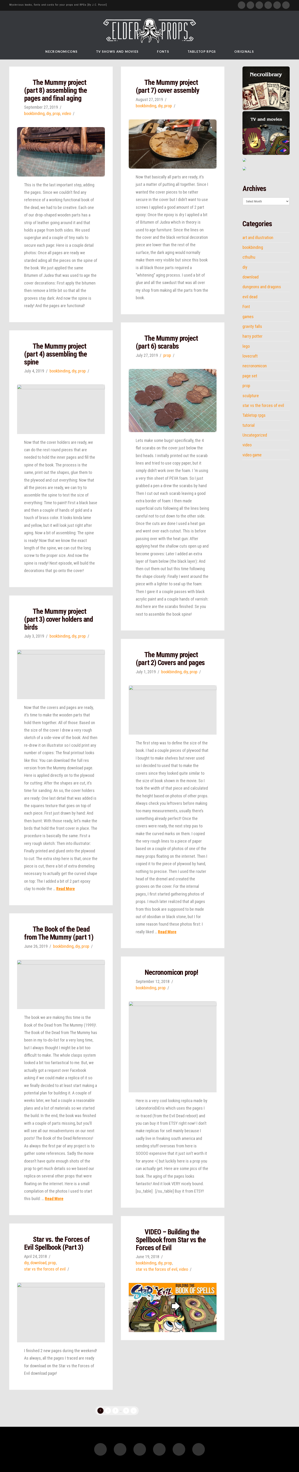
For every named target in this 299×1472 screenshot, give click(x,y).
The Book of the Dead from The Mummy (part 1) (58, 933)
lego (246, 346)
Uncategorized (254, 435)
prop (56, 113)
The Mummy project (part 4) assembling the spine (55, 354)
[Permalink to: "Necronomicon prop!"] (173, 1046)
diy (48, 113)
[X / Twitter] (250, 5)
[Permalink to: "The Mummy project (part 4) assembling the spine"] (61, 409)
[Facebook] (241, 5)
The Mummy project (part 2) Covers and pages (170, 659)
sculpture (250, 396)
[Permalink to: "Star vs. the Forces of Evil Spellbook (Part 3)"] (61, 1312)
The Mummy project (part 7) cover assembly (167, 86)
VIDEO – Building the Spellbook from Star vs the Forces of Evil (171, 1240)
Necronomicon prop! (171, 972)
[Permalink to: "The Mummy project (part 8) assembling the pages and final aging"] (61, 151)
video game (252, 455)
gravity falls (252, 326)
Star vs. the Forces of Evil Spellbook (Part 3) (57, 1243)
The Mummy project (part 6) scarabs (167, 342)
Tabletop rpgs (254, 415)
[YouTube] (259, 5)
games (248, 317)
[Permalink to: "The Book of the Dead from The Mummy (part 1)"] (61, 984)
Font (246, 307)
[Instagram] (268, 5)
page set (249, 376)
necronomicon (254, 366)
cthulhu (248, 257)
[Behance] (286, 5)
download (38, 1262)
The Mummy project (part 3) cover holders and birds (58, 619)
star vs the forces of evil (156, 1269)
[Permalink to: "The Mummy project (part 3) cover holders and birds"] (61, 674)
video (66, 113)
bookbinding (34, 113)
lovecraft (250, 356)
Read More (65, 888)
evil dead (249, 297)
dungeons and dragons (261, 287)
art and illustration (257, 238)
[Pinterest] (277, 5)
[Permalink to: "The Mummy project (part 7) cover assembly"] (173, 144)
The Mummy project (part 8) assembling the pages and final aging (55, 90)
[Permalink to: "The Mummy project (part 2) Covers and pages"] (173, 710)
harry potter (252, 336)
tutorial (248, 425)
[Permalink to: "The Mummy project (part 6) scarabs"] (173, 400)
